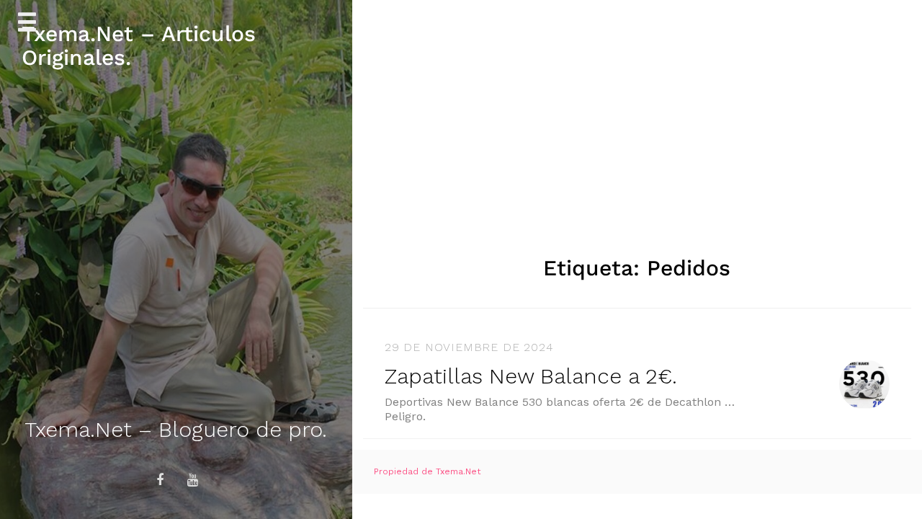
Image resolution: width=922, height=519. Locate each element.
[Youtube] (192, 480)
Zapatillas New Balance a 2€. (531, 376)
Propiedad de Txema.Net (427, 471)
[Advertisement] (637, 108)
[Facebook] (160, 480)
